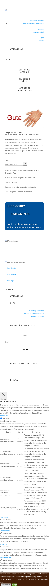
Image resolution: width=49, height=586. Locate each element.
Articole (32, 135)
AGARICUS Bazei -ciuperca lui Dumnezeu (20, 178)
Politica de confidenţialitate (34, 313)
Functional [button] (4, 517)
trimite (24, 349)
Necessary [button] (4, 416)
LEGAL (13, 303)
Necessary (6, 418)
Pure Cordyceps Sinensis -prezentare (18, 192)
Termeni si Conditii (37, 316)
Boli (37, 135)
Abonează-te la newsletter (22, 325)
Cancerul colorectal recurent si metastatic (20, 187)
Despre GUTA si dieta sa (15, 132)
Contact (41, 40)
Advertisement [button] (5, 558)
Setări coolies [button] (6, 585)
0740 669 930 (20, 214)
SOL (21, 374)
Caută (7, 161)
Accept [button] (14, 585)
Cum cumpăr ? (38, 32)
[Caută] (25, 164)
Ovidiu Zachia (12, 135)
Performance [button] (5, 531)
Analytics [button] (3, 544)
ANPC (27, 374)
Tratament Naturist (36, 21)
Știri (42, 38)
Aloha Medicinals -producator (33, 23)
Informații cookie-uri (36, 311)
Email (25, 336)
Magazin (41, 29)
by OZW (14, 380)
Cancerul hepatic (11, 182)
